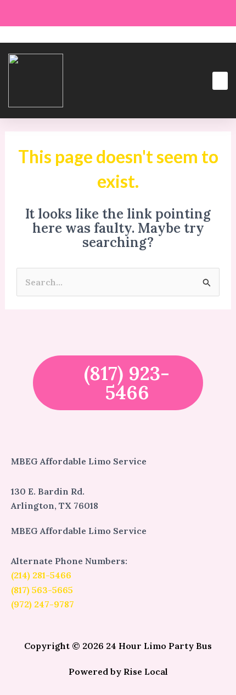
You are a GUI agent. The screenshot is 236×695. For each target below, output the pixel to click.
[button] (220, 81)
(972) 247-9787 (42, 604)
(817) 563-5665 (42, 589)
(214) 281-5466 (41, 575)
